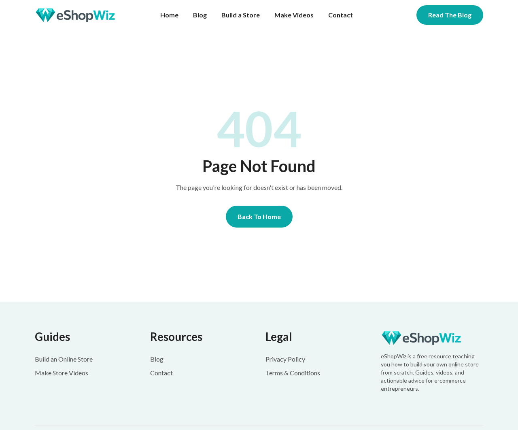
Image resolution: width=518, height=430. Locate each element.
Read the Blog (449, 15)
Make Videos (294, 15)
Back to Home (259, 216)
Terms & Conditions (292, 373)
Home (169, 15)
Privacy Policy (285, 359)
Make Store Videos (61, 373)
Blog (200, 15)
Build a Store (240, 15)
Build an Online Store (64, 359)
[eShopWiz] (432, 338)
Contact (340, 15)
